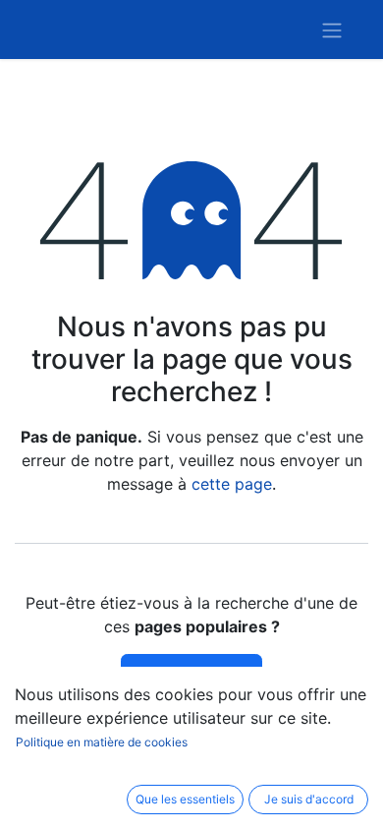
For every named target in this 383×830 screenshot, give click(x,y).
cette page (232, 484)
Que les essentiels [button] (185, 799)
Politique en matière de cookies (102, 742)
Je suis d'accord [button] (309, 799)
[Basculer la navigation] (332, 29)
